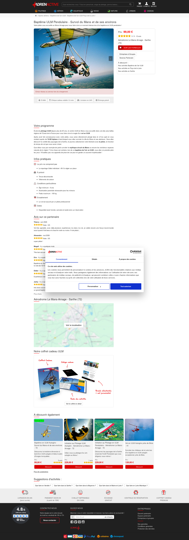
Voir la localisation (74, 325)
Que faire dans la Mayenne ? (86, 485)
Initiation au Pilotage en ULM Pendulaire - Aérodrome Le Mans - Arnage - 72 (109, 445)
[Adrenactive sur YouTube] (83, 522)
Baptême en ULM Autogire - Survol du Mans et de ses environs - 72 (48, 445)
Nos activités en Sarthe (126, 71)
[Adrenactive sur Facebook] (72, 522)
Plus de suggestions (41, 471)
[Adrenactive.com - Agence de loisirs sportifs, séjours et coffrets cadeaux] (45, 4)
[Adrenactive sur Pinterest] (79, 522)
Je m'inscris (109, 517)
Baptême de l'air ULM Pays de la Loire (81, 15)
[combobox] (94, 4)
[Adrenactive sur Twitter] (75, 522)
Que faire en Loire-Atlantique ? (137, 485)
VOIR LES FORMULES (132, 47)
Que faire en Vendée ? (43, 485)
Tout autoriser (125, 286)
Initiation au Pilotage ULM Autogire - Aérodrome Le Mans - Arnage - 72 (78, 446)
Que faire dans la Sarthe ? (63, 485)
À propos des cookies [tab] (127, 259)
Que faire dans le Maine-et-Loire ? (111, 485)
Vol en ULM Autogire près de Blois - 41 (139, 444)
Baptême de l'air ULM (58, 15)
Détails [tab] (94, 259)
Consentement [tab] (61, 259)
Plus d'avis (38, 294)
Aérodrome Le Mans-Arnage (130, 39)
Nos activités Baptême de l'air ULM (130, 65)
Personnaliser (93, 286)
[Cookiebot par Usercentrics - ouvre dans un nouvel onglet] (131, 252)
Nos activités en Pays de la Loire (130, 68)
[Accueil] (36, 15)
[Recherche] (130, 4)
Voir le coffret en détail (73, 404)
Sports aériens (43, 15)
